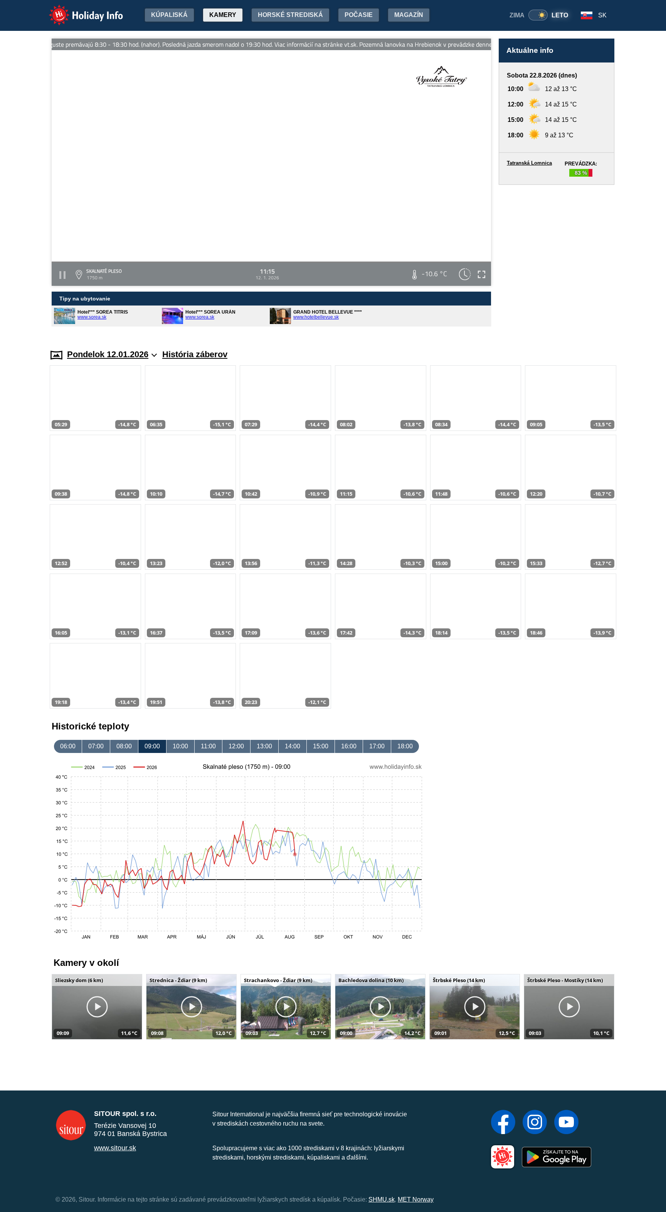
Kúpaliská (169, 15)
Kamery (222, 15)
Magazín (408, 15)
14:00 (292, 746)
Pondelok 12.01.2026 (107, 354)
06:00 (68, 746)
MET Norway (416, 1199)
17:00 (377, 746)
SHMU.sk (381, 1199)
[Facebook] (503, 1123)
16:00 (349, 746)
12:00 (236, 746)
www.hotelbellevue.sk (316, 317)
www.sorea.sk (91, 317)
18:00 (405, 746)
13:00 (264, 746)
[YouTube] (566, 1123)
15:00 (320, 746)
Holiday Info (79, 10)
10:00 (180, 746)
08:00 (124, 746)
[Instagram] (535, 1123)
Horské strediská (290, 15)
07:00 (96, 746)
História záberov (194, 354)
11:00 (208, 746)
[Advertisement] (556, 259)
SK (602, 15)
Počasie (359, 15)
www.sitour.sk (115, 1148)
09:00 (152, 746)
